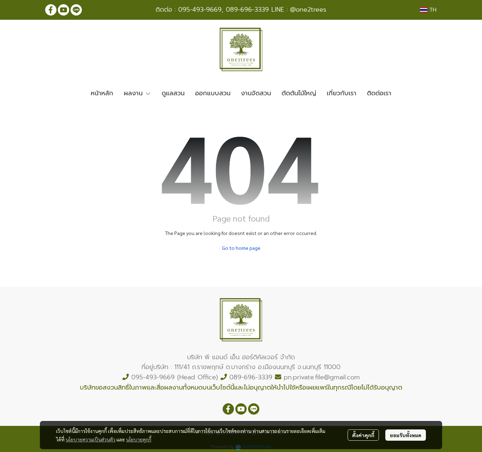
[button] (428, 9)
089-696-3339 (247, 9)
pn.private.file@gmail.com (322, 377)
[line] (76, 10)
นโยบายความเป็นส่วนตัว (90, 439)
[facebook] (50, 10)
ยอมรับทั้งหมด (405, 435)
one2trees (311, 9)
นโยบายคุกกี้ (138, 439)
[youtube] (63, 10)
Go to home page (241, 248)
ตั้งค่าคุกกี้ (363, 435)
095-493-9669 (200, 9)
